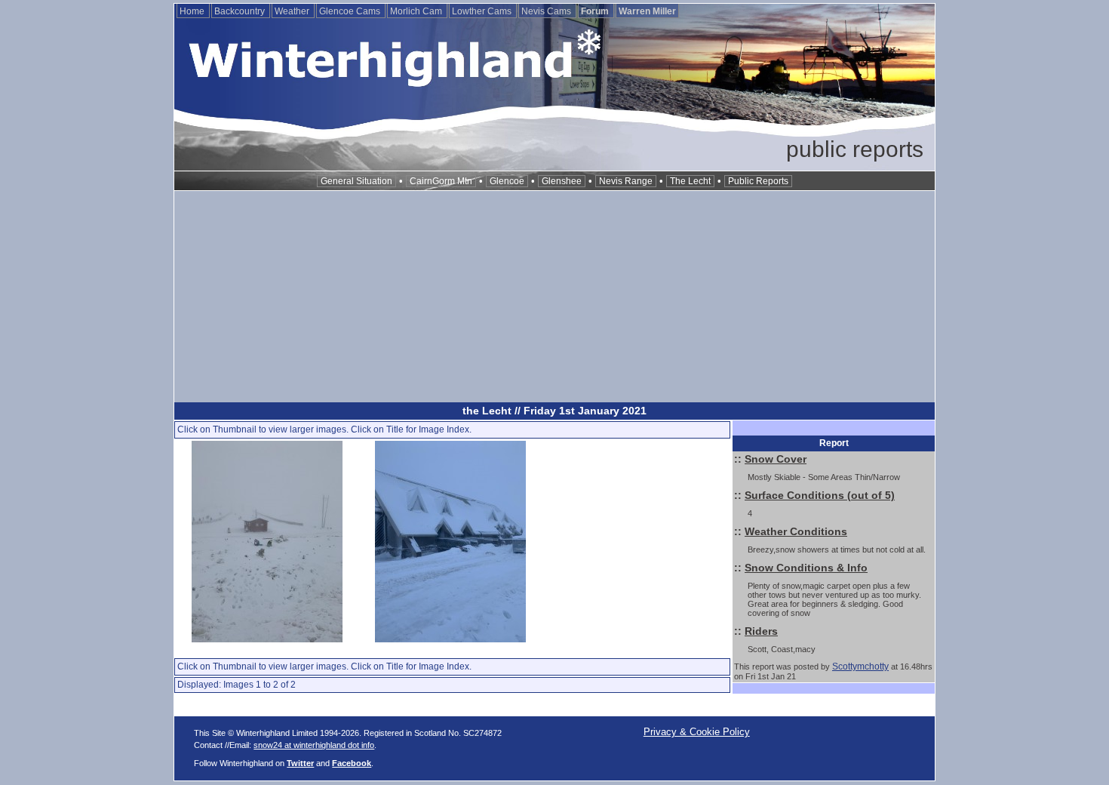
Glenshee (562, 181)
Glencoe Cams (350, 11)
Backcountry (240, 11)
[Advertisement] (554, 296)
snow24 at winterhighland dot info (313, 745)
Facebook (351, 763)
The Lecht (690, 181)
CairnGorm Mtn (441, 181)
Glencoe (507, 181)
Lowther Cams (483, 11)
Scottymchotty (860, 666)
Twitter (300, 763)
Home (193, 11)
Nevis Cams (547, 11)
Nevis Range (626, 181)
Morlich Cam (417, 11)
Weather (293, 11)
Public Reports (758, 181)
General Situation (356, 181)
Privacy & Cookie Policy (697, 731)
